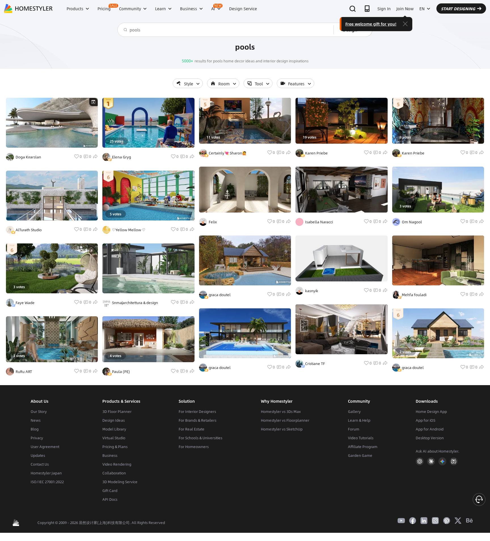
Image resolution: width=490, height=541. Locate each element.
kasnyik (311, 291)
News (36, 420)
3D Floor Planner (117, 411)
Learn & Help (359, 420)
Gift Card (109, 490)
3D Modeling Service (120, 482)
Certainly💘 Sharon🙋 (228, 153)
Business (109, 455)
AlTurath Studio (29, 230)
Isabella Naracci (319, 222)
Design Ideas (113, 420)
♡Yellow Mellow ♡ (128, 230)
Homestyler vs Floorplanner (285, 420)
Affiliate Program (362, 446)
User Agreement (45, 446)
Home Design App (431, 411)
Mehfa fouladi (414, 295)
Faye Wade (25, 302)
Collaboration (114, 473)
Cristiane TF (315, 363)
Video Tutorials (360, 438)
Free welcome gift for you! (370, 24)
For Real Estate (191, 429)
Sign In (384, 8)
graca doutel (220, 295)
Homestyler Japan (46, 473)
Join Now (405, 8)
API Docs (109, 499)
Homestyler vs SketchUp (282, 429)
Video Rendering (116, 464)
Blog (35, 429)
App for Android (429, 429)
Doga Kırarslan (28, 157)
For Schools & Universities (200, 438)
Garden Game (360, 455)
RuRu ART (24, 371)
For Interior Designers (197, 411)
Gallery (354, 411)
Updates (38, 455)
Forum (353, 429)
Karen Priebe (316, 153)
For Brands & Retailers (197, 420)
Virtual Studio (113, 438)
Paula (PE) (121, 371)
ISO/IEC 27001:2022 (47, 482)
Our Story (39, 411)
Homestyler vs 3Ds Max (281, 411)
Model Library (114, 429)
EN (421, 8)
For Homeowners (194, 446)
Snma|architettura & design (135, 302)
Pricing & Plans (115, 446)
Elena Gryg (121, 157)
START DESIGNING (458, 8)
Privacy (37, 438)
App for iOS (425, 420)
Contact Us (40, 464)
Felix (213, 222)
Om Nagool (412, 222)
